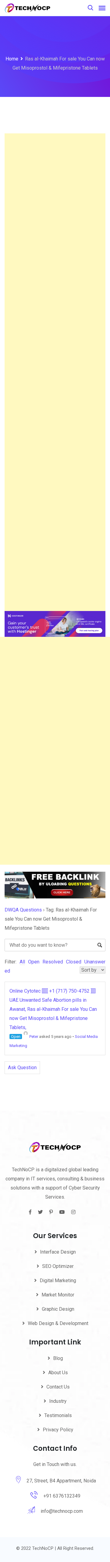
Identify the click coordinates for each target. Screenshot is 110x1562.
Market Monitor (58, 1295)
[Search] (90, 8)
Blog (58, 1358)
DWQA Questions (23, 910)
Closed (73, 962)
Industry (58, 1401)
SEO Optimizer (58, 1266)
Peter (33, 1036)
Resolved (52, 962)
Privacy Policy (58, 1430)
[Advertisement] (55, 372)
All (22, 962)
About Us (58, 1372)
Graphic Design (58, 1309)
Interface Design (58, 1252)
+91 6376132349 (61, 1496)
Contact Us (58, 1387)
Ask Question (22, 1067)
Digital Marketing (58, 1280)
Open (33, 962)
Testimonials (58, 1415)
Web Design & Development (58, 1323)
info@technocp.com (62, 1511)
